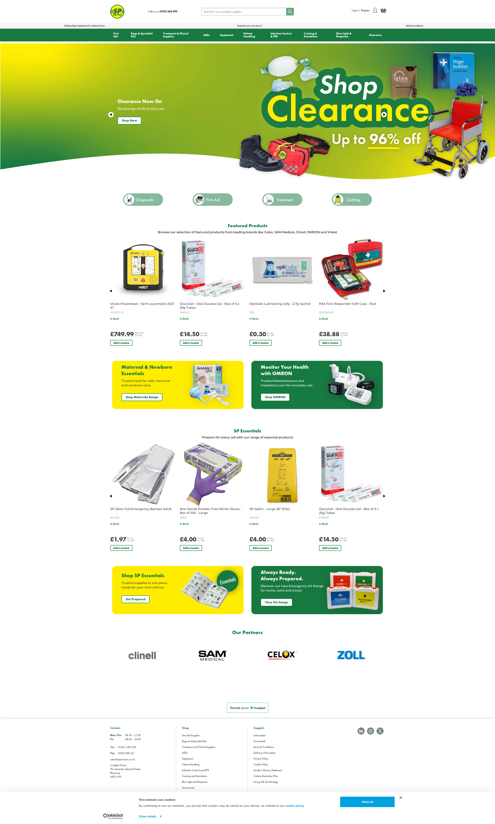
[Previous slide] (111, 114)
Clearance (375, 35)
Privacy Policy (260, 758)
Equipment (226, 35)
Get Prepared (135, 599)
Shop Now (129, 120)
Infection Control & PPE (281, 35)
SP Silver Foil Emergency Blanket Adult (141, 509)
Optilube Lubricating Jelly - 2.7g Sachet (280, 304)
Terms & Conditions (263, 747)
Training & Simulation (310, 35)
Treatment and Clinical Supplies (198, 747)
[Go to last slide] (111, 291)
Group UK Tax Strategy (265, 782)
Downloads (259, 741)
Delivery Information (264, 753)
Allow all (367, 801)
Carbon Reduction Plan (265, 776)
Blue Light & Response (344, 35)
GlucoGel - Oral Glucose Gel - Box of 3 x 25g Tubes (209, 306)
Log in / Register (361, 10)
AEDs (206, 35)
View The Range (276, 602)
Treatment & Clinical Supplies (176, 35)
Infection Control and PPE (195, 770)
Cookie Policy (260, 764)
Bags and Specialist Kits (194, 741)
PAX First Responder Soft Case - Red (347, 304)
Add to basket (121, 343)
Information (259, 735)
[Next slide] (384, 291)
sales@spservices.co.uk (122, 759)
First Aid (116, 35)
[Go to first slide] (384, 114)
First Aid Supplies (191, 735)
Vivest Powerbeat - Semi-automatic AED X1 (142, 306)
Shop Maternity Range (142, 397)
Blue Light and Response (194, 782)
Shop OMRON (275, 397)
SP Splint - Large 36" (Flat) (269, 509)
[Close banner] (400, 797)
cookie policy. (295, 805)
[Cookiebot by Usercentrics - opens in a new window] (113, 816)
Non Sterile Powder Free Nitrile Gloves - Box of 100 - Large (211, 511)
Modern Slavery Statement (267, 770)
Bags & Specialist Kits (142, 35)
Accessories (188, 787)
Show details (147, 816)
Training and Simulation (194, 776)
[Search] (290, 11)
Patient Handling (249, 35)
